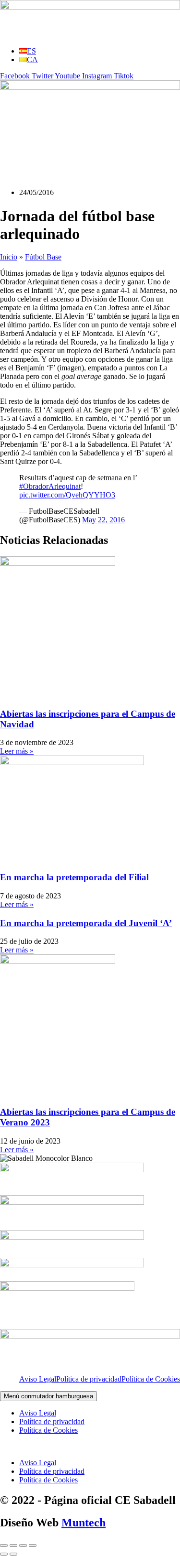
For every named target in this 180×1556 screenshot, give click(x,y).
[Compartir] (23, 1545)
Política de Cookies (150, 1379)
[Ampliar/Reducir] (4, 1545)
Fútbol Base (43, 257)
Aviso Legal (37, 1379)
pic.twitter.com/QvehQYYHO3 (67, 495)
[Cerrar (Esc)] (32, 1545)
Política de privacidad (88, 1379)
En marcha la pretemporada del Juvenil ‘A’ (86, 923)
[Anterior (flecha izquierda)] (4, 1554)
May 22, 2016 (103, 520)
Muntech (83, 1522)
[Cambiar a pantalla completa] (13, 1545)
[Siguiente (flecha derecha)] (13, 1554)
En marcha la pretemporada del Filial (74, 877)
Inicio (8, 257)
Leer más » (17, 751)
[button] (90, 1446)
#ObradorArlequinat (50, 486)
